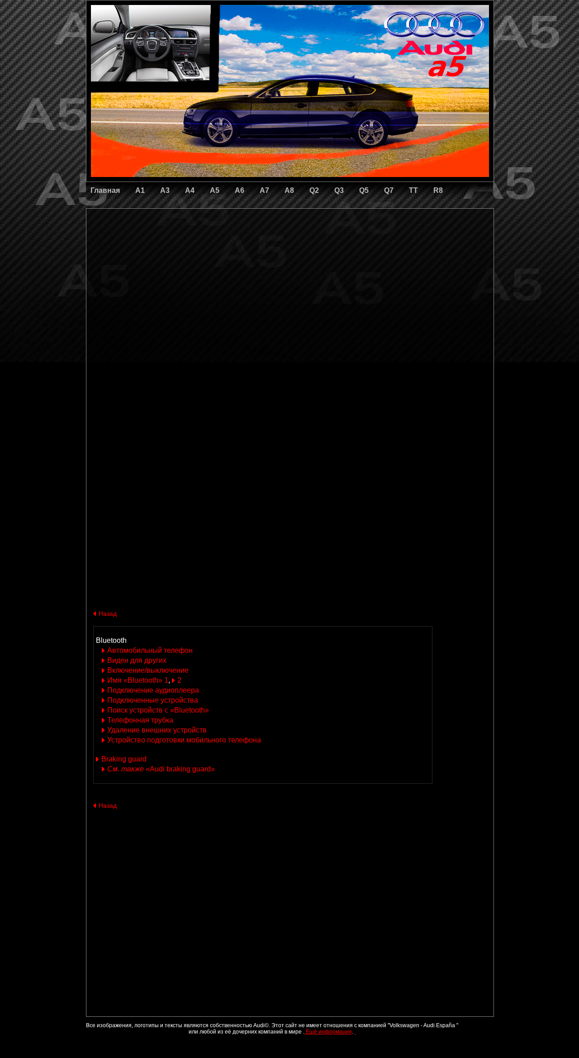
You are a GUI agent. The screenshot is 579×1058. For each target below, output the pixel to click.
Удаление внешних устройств (157, 730)
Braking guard (124, 759)
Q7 (389, 190)
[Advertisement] (226, 246)
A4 (190, 190)
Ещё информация (328, 1032)
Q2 (314, 190)
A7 (264, 190)
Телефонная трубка (140, 720)
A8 (289, 190)
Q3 (339, 190)
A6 (239, 190)
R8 (438, 190)
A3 (165, 190)
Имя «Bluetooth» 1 (137, 680)
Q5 (364, 190)
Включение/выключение (148, 670)
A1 (140, 190)
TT (413, 190)
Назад (108, 613)
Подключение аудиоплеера (153, 690)
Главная (105, 190)
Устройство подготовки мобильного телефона (184, 740)
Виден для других (136, 660)
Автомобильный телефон (150, 650)
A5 (214, 190)
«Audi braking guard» (161, 769)
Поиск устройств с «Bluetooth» (158, 710)
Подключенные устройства (152, 700)
